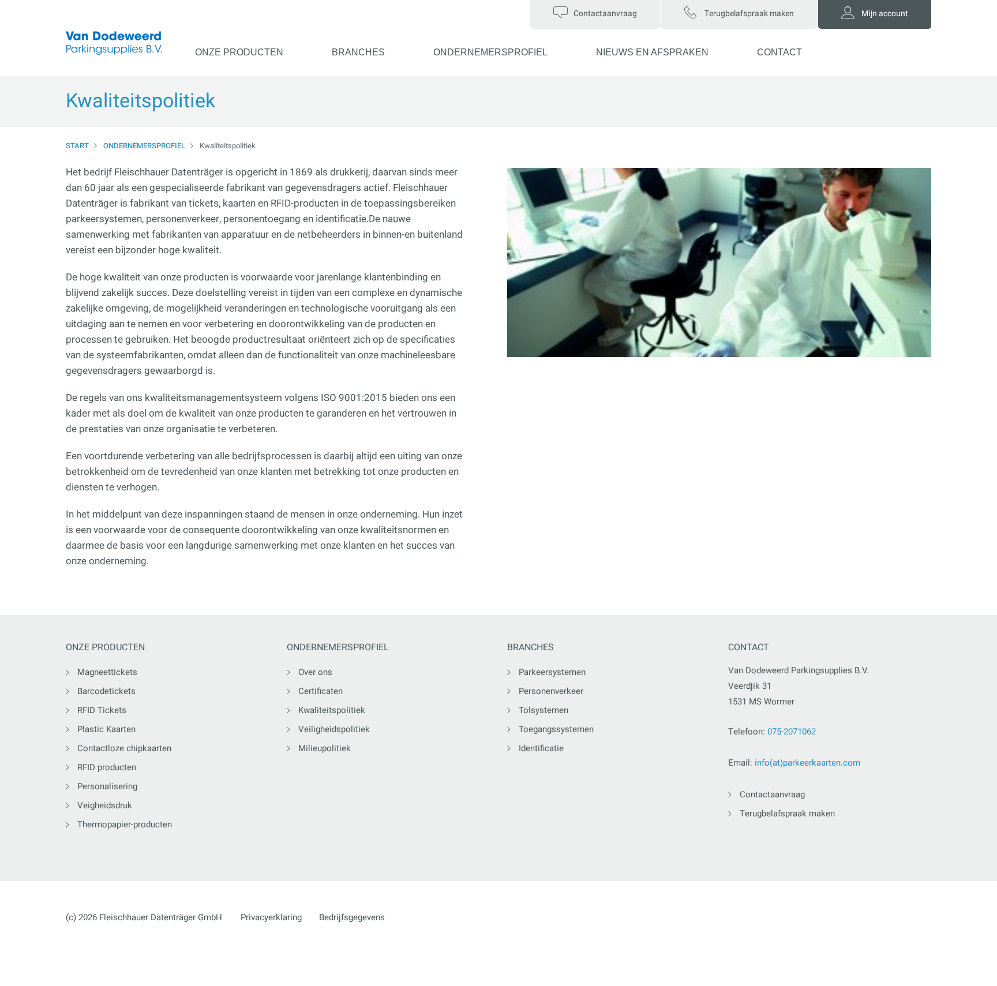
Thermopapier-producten (124, 824)
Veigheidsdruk (104, 805)
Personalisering (107, 786)
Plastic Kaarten (106, 729)
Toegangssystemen (556, 729)
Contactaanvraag (772, 794)
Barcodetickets (106, 691)
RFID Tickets (101, 710)
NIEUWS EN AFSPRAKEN (652, 52)
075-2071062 (791, 731)
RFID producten (106, 767)
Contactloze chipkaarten (124, 748)
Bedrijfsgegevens (352, 917)
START (77, 145)
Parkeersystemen (552, 672)
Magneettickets (107, 672)
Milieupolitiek (324, 748)
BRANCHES (358, 52)
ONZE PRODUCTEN (239, 52)
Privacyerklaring (271, 917)
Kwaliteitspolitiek (331, 710)
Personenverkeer (551, 691)
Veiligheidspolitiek (334, 729)
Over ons (315, 672)
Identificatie (541, 748)
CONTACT (779, 52)
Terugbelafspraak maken (787, 813)
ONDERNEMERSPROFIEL (490, 52)
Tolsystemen (543, 710)
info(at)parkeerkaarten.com (807, 762)
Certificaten (320, 691)
